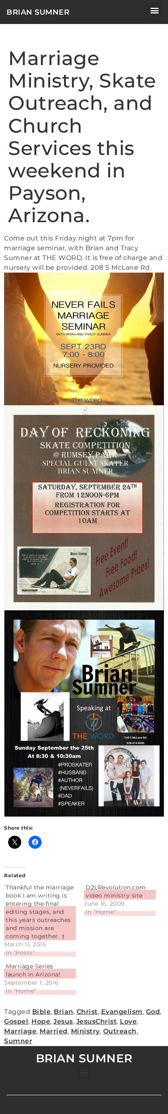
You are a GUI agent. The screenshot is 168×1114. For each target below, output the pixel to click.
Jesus (63, 1021)
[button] (155, 10)
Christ (87, 1012)
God (153, 1012)
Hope (40, 1021)
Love (128, 1021)
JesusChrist (96, 1021)
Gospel (16, 1021)
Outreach (120, 1031)
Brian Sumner (38, 12)
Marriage (20, 1031)
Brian (63, 1012)
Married (54, 1031)
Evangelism (122, 1012)
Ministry (85, 1031)
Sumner (18, 1041)
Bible (41, 1012)
